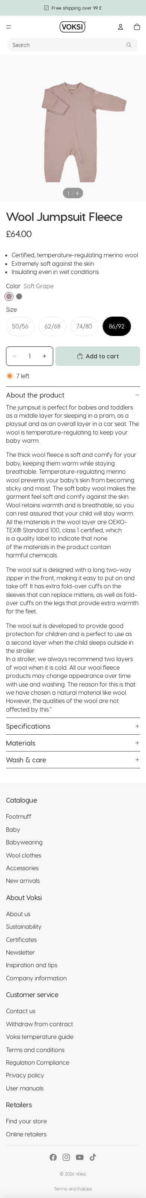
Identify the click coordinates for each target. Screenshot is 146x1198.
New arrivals (23, 880)
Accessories (22, 867)
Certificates (21, 939)
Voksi (81, 1173)
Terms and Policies (73, 1188)
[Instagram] (66, 1157)
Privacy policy (25, 1075)
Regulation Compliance (37, 1062)
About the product (35, 395)
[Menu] (8, 26)
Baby (13, 829)
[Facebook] (53, 1157)
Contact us (20, 1011)
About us (18, 913)
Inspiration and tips (31, 965)
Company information (36, 977)
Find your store (26, 1120)
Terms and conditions (35, 1049)
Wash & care (26, 759)
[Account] (120, 27)
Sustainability (24, 926)
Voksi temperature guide (39, 1036)
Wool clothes (23, 855)
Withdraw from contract (39, 1023)
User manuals (24, 1088)
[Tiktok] (92, 1157)
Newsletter (20, 952)
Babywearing (24, 842)
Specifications (28, 726)
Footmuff (18, 816)
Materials (20, 743)
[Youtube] (79, 1157)
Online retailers (26, 1134)
